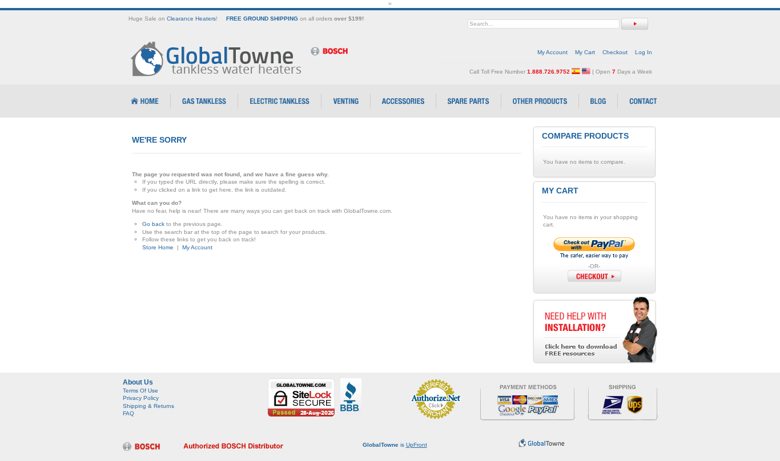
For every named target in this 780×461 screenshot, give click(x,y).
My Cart (585, 52)
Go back (153, 224)
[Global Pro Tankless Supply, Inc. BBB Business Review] (350, 382)
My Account (552, 52)
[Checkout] (594, 276)
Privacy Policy (141, 398)
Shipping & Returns (148, 406)
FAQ (128, 413)
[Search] (634, 24)
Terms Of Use (140, 390)
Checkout (615, 52)
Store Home (158, 247)
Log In (643, 52)
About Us (138, 382)
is (395, 445)
